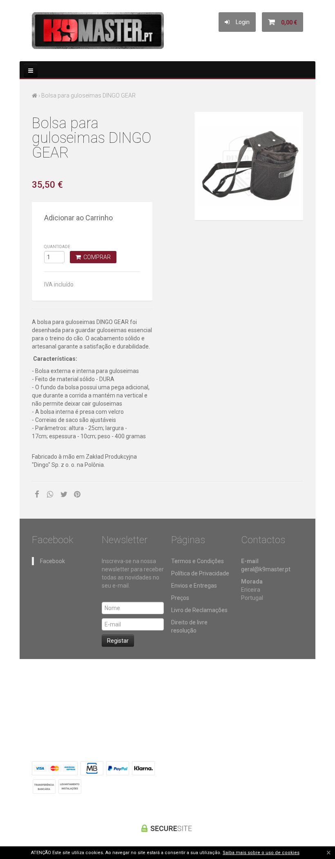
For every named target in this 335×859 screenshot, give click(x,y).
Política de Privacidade (200, 573)
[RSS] (256, 767)
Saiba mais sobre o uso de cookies (261, 852)
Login (240, 22)
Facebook (52, 561)
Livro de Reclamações (199, 610)
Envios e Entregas (194, 585)
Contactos (189, 692)
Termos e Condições (197, 561)
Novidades (157, 692)
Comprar (96, 257)
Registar (118, 640)
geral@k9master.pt (265, 569)
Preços (180, 598)
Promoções (123, 692)
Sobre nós (90, 692)
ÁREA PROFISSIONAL (233, 692)
